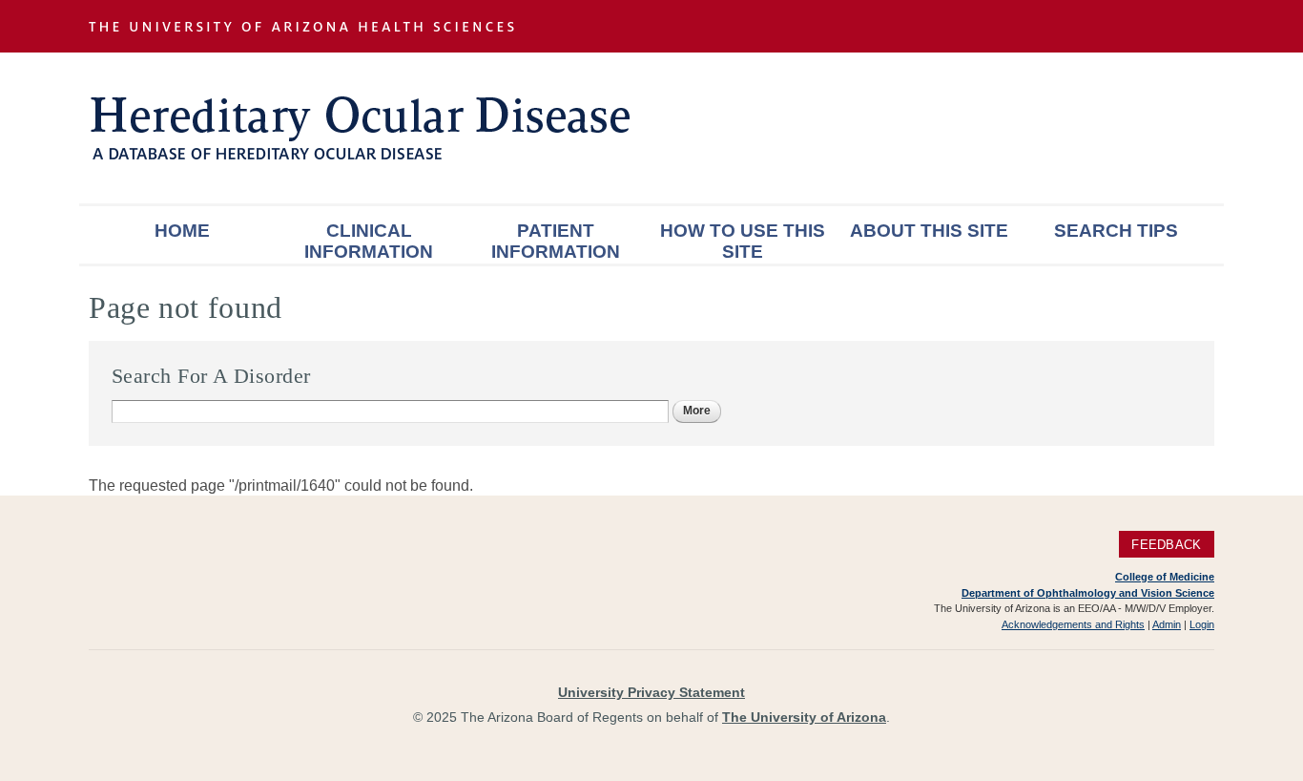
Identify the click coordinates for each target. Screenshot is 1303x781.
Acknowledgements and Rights (1073, 624)
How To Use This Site (742, 241)
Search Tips (1116, 231)
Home (182, 231)
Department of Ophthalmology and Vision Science (1088, 593)
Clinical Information (368, 241)
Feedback (1166, 544)
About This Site (929, 231)
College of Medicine (1164, 576)
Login (1201, 624)
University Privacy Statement (651, 692)
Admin (1166, 624)
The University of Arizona (804, 717)
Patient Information (555, 241)
